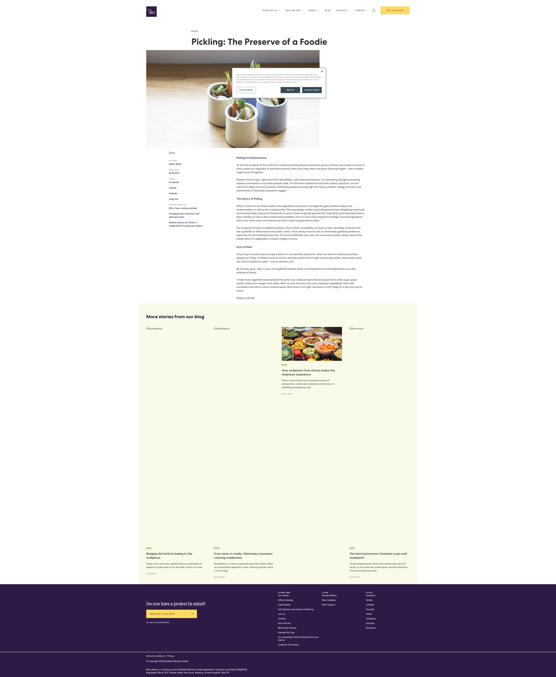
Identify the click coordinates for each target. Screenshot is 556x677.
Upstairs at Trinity (246, 257)
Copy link (173, 199)
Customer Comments (288, 644)
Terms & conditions (155, 656)
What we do (270, 10)
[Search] (374, 10)
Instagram (371, 618)
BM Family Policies (287, 627)
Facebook (174, 182)
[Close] (322, 71)
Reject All (290, 90)
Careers (360, 10)
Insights (341, 10)
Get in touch (395, 10)
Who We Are (284, 623)
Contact (282, 618)
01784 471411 (163, 622)
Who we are (293, 10)
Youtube (370, 609)
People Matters (329, 595)
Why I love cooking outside (183, 208)
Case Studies (284, 604)
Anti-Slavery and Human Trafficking (296, 609)
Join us (281, 614)
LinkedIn (173, 193)
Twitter (173, 188)
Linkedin (370, 604)
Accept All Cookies (311, 90)
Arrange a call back (162, 614)
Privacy (170, 656)
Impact (312, 10)
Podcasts (370, 623)
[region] (279, 83)
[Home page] (151, 11)
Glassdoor (371, 627)
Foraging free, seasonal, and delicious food (184, 215)
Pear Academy (329, 600)
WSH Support (328, 604)
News (327, 10)
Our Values (283, 595)
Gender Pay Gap (286, 632)
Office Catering (285, 600)
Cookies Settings (246, 90)
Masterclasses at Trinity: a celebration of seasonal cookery (186, 224)
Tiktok (369, 614)
